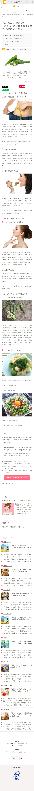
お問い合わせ (10, 743)
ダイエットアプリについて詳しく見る (17, 477)
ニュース (8, 10)
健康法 (14, 13)
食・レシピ (11, 483)
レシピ (25, 10)
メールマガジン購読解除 (17, 745)
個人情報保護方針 (23, 752)
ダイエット (18, 483)
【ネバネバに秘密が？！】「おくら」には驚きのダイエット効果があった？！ (17, 15)
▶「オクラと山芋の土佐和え (10, 385)
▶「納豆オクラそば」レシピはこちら (12, 425)
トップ (2, 13)
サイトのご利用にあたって (20, 743)
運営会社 (8, 752)
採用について (15, 752)
